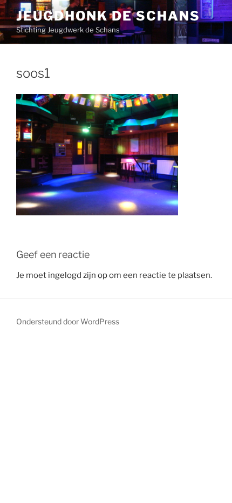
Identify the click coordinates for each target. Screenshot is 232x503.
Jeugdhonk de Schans (108, 16)
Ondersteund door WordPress (67, 321)
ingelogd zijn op (77, 275)
